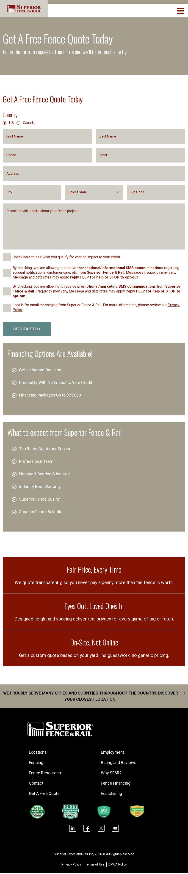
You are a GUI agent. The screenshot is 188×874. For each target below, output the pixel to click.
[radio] (4, 123)
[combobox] (94, 192)
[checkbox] (7, 257)
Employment (112, 752)
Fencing (36, 762)
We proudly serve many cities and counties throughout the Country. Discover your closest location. (94, 696)
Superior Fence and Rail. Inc (73, 854)
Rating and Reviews (118, 762)
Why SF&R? (111, 772)
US (11, 123)
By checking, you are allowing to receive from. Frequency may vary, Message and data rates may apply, (96, 291)
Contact (36, 783)
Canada (29, 123)
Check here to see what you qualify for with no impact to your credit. (67, 257)
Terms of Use (95, 864)
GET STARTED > (27, 329)
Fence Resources (45, 772)
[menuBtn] (181, 10)
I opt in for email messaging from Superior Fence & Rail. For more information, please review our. (96, 307)
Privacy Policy (71, 864)
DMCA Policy (117, 864)
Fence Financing (115, 783)
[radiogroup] (94, 123)
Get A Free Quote (44, 793)
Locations (38, 752)
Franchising (111, 793)
